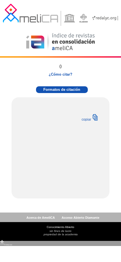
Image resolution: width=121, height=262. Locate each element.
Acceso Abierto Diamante (80, 217)
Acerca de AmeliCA (40, 217)
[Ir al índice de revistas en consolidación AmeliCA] (60, 50)
